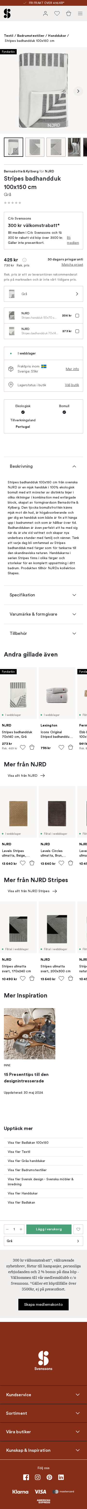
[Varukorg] (68, 13)
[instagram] (38, 1477)
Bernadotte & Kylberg (21, 171)
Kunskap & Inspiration (28, 1450)
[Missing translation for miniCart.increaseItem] (21, 1229)
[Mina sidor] (45, 13)
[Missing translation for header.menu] (80, 13)
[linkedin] (61, 1477)
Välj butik (72, 385)
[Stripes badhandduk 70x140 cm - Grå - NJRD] (12, 331)
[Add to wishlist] (23, 747)
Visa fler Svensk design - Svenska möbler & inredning (41, 1181)
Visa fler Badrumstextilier (27, 1170)
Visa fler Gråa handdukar (26, 1161)
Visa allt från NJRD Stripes (29, 891)
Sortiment (16, 1413)
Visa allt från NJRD (22, 775)
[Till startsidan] (7, 13)
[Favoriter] (57, 13)
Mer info (72, 369)
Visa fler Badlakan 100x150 (28, 1142)
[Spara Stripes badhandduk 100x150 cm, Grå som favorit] (78, 1229)
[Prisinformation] (24, 260)
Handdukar (57, 36)
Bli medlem (73, 240)
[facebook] (26, 1477)
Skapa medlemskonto (43, 1304)
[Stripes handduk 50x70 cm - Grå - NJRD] (12, 315)
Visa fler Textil (19, 1152)
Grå (9, 1241)
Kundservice (18, 1395)
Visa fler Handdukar (23, 1193)
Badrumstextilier (31, 36)
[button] (12, 202)
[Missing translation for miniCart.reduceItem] (7, 1229)
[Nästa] (78, 91)
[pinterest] (49, 1477)
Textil (9, 36)
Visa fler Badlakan (21, 1202)
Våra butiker (18, 1432)
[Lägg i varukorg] (32, 747)
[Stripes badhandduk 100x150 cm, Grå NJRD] (43, 90)
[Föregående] (9, 91)
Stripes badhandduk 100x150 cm (29, 41)
